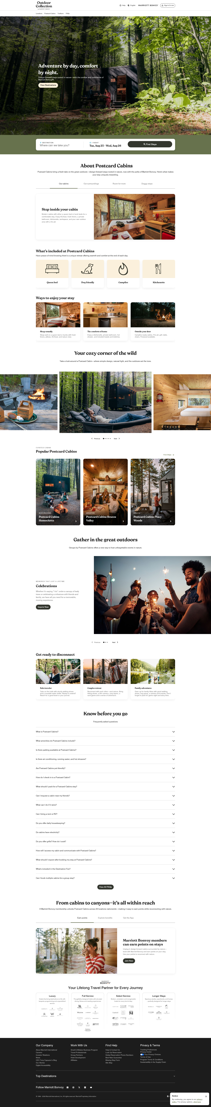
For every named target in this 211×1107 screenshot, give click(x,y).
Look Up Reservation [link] (114, 1052)
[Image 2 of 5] (105, 438)
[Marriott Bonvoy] (148, 5)
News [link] (38, 1058)
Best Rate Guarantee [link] (114, 1058)
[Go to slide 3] (107, 642)
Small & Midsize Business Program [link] (84, 1050)
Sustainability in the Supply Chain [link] (153, 1062)
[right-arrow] (117, 438)
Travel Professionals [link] (78, 1052)
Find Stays (151, 144)
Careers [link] (39, 1052)
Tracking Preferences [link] (148, 1050)
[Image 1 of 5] (103, 438)
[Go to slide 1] (103, 642)
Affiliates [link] (74, 1060)
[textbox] (60, 145)
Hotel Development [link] (78, 1058)
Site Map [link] (109, 1063)
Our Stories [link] (40, 1063)
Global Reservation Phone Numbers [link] (119, 1055)
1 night (95, 143)
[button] (132, 5)
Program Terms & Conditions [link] (151, 1060)
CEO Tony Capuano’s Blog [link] (46, 1060)
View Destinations (48, 85)
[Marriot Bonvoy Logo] (105, 982)
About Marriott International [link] (46, 1050)
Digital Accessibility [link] (43, 1065)
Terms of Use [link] (145, 1057)
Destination (47, 143)
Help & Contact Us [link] (113, 1050)
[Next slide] (115, 642)
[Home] (44, 9)
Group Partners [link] (77, 1055)
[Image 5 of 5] (110, 438)
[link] (58, 321)
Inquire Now (43, 607)
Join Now (129, 961)
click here (197, 1102)
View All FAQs (105, 887)
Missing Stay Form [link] (113, 1060)
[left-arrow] (95, 438)
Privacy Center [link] (146, 1052)
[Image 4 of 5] (108, 438)
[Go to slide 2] (105, 642)
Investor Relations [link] (43, 1055)
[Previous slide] (95, 642)
